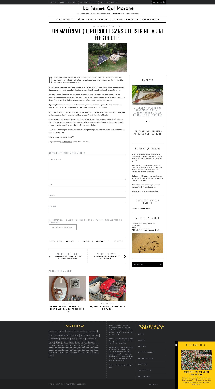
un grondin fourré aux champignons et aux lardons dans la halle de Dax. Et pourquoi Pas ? (147, 112)
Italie (71, 342)
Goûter (80, 19)
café (51, 335)
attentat (61, 332)
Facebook (70, 241)
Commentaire (55, 160)
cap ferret (74, 335)
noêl (96, 345)
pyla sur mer (85, 349)
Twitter (85, 241)
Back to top (153, 384)
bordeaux (93, 332)
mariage (60, 345)
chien (88, 335)
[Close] (176, 345)
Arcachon (53, 332)
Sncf (67, 352)
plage (58, 349)
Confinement (54, 338)
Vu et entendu (64, 19)
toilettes (74, 352)
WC (51, 356)
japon (77, 342)
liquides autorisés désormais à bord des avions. (107, 307)
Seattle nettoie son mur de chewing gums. (196, 373)
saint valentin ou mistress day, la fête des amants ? (107, 256)
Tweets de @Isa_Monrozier (141, 209)
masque (68, 345)
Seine (61, 352)
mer (75, 345)
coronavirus (65, 338)
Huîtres (58, 342)
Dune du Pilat (91, 338)
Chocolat (95, 335)
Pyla (77, 349)
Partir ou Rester (98, 19)
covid (73, 338)
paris (51, 349)
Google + (118, 241)
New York (89, 345)
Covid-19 (81, 338)
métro (81, 345)
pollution (65, 349)
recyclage (95, 349)
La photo (142, 346)
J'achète (141, 340)
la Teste (52, 345)
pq (72, 349)
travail (82, 352)
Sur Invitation (151, 19)
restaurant (53, 352)
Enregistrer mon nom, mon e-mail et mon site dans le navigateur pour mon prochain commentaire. (85, 221)
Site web (52, 206)
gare (51, 342)
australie (70, 332)
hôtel (65, 342)
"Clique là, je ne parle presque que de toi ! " (146, 230)
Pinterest (100, 241)
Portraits (132, 19)
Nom (51, 185)
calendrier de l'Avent (62, 335)
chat (82, 335)
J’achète (118, 19)
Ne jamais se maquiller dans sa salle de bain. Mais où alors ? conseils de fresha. (67, 309)
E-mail (52, 196)
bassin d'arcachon (81, 332)
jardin (84, 342)
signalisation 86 (66, 142)
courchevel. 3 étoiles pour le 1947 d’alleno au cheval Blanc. (68, 256)
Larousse (91, 342)
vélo (95, 352)
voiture (89, 352)
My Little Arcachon (146, 352)
